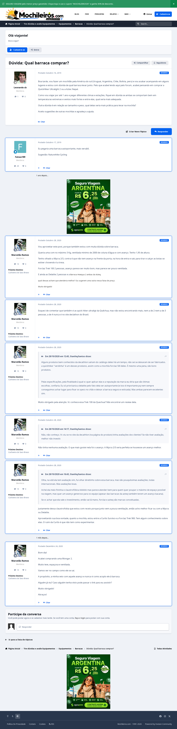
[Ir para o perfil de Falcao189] (20, 147)
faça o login (80, 618)
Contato (32, 724)
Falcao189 (20, 156)
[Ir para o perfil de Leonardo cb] (20, 77)
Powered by (158, 724)
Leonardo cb (20, 87)
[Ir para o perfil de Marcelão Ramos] (20, 245)
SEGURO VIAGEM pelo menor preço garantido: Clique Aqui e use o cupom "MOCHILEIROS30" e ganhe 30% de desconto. (59, 3)
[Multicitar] (38, 168)
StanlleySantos (77, 356)
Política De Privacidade (16, 724)
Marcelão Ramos (20, 254)
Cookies (42, 724)
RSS (52, 724)
